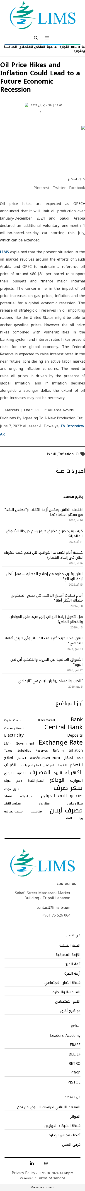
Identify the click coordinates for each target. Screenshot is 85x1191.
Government (25, 743)
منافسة (36, 811)
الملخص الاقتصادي (32, 47)
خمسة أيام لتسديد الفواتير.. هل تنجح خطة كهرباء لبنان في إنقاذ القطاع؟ (43, 555)
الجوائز (75, 1116)
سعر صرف (68, 787)
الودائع (57, 780)
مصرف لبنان (66, 810)
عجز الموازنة (26, 796)
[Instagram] (46, 1163)
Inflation (66, 454)
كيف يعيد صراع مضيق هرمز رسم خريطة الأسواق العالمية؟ (44, 534)
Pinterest (41, 188)
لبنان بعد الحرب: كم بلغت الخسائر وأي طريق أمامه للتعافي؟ (44, 641)
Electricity (14, 735)
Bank (77, 719)
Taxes (8, 750)
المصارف (40, 772)
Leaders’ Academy (65, 1035)
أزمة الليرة (72, 973)
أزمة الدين (72, 964)
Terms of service (51, 1178)
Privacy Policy (23, 1172)
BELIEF (76, 47)
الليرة (58, 773)
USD (80, 758)
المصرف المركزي (15, 773)
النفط (51, 454)
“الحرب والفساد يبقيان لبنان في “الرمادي (50, 680)
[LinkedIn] (32, 1163)
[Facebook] (53, 1163)
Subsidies (24, 750)
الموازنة (76, 780)
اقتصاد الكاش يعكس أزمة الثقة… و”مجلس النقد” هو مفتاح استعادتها (44, 512)
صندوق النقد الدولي (62, 795)
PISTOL (74, 1082)
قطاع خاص (75, 803)
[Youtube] (39, 1163)
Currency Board (14, 728)
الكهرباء (74, 772)
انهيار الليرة (36, 781)
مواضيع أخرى (70, 1010)
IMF (7, 743)
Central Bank (63, 727)
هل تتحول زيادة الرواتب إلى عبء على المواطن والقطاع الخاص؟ (46, 619)
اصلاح (8, 757)
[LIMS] (43, 15)
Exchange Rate (61, 742)
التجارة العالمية (58, 47)
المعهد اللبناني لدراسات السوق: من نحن (48, 1107)
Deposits (75, 735)
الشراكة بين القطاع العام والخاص (36, 765)
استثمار (21, 758)
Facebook (77, 188)
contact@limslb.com (53, 907)
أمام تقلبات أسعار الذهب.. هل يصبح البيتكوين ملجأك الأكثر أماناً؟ (47, 598)
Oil (78, 454)
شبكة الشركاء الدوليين (62, 1125)
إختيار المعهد (73, 497)
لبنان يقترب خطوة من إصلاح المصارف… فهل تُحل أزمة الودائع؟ (44, 576)
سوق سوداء (11, 789)
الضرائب (10, 765)
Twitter (59, 188)
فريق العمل (71, 1144)
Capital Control (13, 720)
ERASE (75, 1045)
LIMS (4, 252)
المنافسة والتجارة (66, 992)
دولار (7, 780)
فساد (8, 796)
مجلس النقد (12, 803)
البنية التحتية (69, 945)
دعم (19, 781)
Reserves (42, 750)
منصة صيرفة (13, 811)
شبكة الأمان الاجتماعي (62, 982)
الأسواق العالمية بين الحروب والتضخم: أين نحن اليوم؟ (46, 662)
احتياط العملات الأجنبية (45, 758)
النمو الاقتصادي (67, 1001)
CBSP (75, 1073)
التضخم (76, 764)
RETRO (74, 1063)
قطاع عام (44, 803)
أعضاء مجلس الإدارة (64, 1135)
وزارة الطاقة (74, 818)
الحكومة (62, 765)
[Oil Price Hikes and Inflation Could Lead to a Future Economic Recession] (42, 147)
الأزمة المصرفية (68, 954)
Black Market (46, 720)
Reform (58, 750)
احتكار (68, 758)
